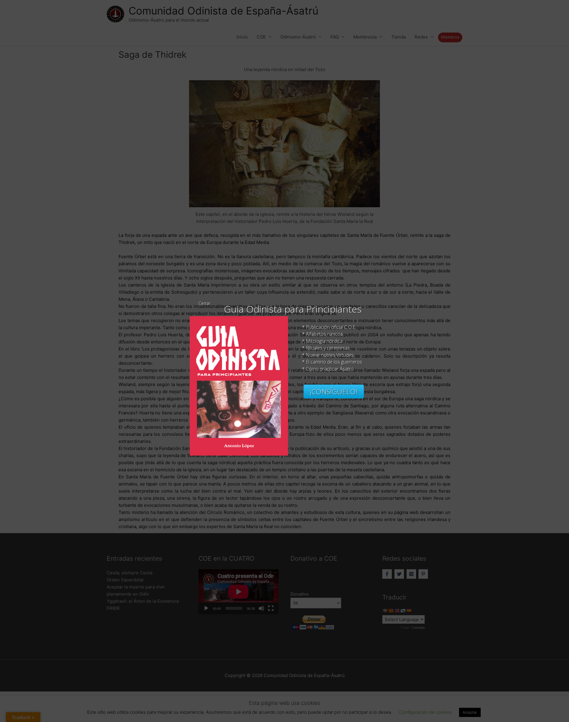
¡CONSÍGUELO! (334, 391)
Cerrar (204, 303)
